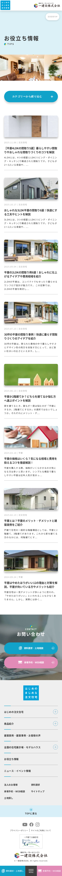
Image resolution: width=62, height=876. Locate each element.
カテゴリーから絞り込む (27, 96)
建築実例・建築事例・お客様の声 (22, 735)
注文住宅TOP (52, 16)
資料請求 (35, 784)
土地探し (8, 797)
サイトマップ (38, 791)
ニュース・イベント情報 (17, 770)
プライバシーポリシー (19, 830)
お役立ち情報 (11, 759)
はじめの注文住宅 (14, 711)
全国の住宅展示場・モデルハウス (22, 747)
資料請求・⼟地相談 (33, 648)
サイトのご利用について (41, 830)
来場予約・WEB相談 (34, 662)
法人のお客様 (11, 784)
